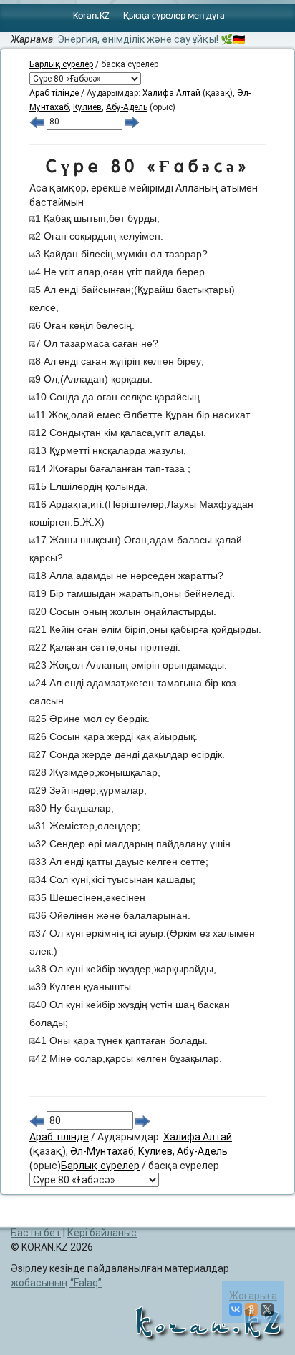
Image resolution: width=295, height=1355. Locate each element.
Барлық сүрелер (61, 64)
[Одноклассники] (251, 1309)
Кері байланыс (102, 1232)
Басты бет (36, 1232)
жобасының (54, 1283)
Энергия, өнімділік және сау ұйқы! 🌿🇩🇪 (151, 39)
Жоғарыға (253, 1295)
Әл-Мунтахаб (102, 1151)
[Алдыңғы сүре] (36, 122)
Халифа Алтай (171, 93)
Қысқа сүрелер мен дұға (174, 16)
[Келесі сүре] (132, 122)
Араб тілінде (54, 93)
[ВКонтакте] (235, 1309)
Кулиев (87, 107)
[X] (267, 1309)
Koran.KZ (91, 16)
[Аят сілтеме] (32, 218)
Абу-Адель (127, 107)
